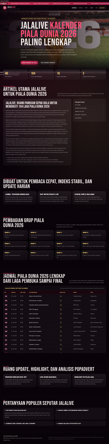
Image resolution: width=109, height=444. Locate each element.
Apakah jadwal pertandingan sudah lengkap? (73, 410)
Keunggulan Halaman (89, 108)
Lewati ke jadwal (4, 1)
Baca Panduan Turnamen (48, 62)
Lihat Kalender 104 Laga (29, 62)
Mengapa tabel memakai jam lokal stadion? (20, 423)
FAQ (96, 7)
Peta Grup (89, 104)
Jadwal (91, 7)
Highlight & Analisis (89, 114)
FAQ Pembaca (89, 118)
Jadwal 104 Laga (89, 111)
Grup (86, 7)
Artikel (81, 7)
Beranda (74, 7)
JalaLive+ (102, 7)
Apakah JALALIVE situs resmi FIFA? (69, 423)
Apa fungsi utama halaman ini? (16, 410)
